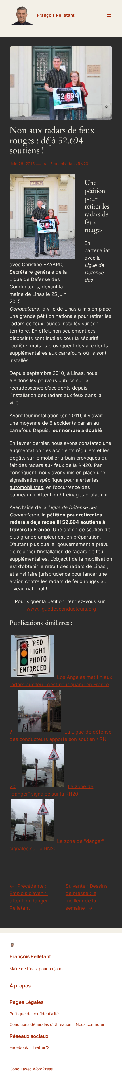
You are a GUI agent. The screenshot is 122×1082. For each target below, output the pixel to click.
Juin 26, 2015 (22, 163)
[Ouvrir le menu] (109, 15)
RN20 (83, 163)
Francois (58, 163)
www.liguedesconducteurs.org (61, 609)
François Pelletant (56, 15)
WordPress (43, 1068)
